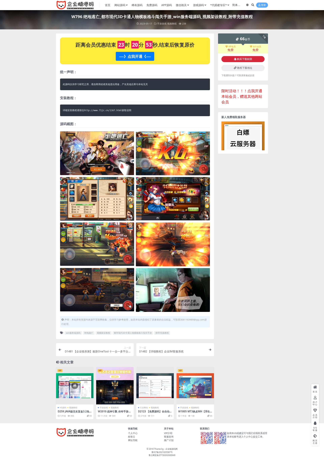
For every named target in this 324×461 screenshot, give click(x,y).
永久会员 (257, 46)
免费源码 (151, 5)
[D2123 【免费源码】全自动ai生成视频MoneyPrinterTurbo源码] (155, 385)
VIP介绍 (168, 433)
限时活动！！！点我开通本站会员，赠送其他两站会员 (241, 96)
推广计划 (168, 440)
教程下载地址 (244, 68)
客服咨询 (168, 436)
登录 (263, 5)
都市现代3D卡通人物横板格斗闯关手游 (133, 332)
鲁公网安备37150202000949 (162, 455)
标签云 (131, 436)
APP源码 (166, 5)
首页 (107, 5)
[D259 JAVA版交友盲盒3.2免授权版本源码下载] (74, 385)
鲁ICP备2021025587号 (162, 452)
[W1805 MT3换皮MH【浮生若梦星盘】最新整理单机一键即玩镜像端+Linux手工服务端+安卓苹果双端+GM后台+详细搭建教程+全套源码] (195, 385)
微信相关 (181, 5)
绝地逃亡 (88, 332)
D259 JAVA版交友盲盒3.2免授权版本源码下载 (75, 413)
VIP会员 (232, 46)
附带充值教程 (162, 332)
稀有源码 (137, 5)
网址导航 (133, 440)
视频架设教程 (103, 332)
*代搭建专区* (218, 5)
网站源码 (119, 5)
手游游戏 (162, 23)
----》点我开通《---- (135, 56)
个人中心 (133, 433)
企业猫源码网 (171, 448)
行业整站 (144, 407)
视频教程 (172, 23)
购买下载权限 (244, 59)
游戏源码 (198, 5)
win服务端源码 (73, 332)
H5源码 (63, 407)
